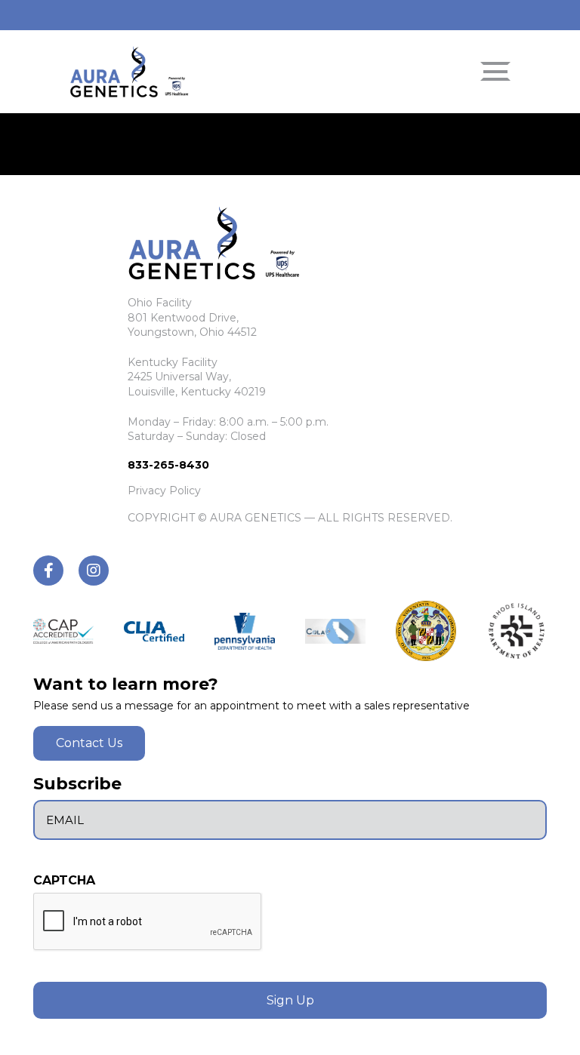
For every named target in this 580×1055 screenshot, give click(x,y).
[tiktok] (48, 570)
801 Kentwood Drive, (183, 317)
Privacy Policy (164, 490)
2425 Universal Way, (179, 376)
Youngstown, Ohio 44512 (192, 332)
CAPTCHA (64, 881)
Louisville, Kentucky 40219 (197, 391)
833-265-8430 (168, 465)
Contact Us (89, 743)
